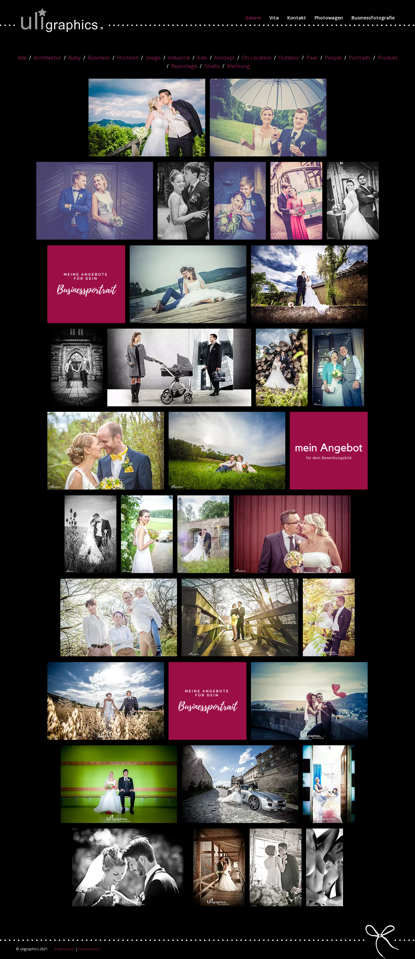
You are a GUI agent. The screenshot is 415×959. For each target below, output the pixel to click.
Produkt (387, 57)
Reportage (184, 66)
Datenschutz (89, 948)
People (333, 57)
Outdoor (289, 57)
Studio (212, 66)
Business (99, 57)
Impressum (64, 948)
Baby (74, 57)
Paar (312, 57)
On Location (256, 57)
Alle (22, 57)
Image (153, 57)
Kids (202, 57)
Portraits (360, 57)
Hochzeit (127, 57)
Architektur (47, 57)
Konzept (224, 57)
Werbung (238, 66)
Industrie (179, 57)
